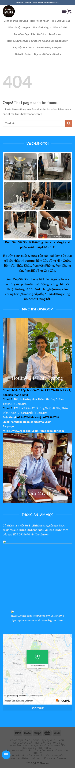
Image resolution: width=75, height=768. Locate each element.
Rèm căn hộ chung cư (19, 27)
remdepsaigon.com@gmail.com (31, 421)
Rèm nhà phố (60, 27)
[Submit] (68, 123)
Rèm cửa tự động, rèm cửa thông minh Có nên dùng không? (37, 40)
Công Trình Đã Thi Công (16, 20)
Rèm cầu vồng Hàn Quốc (49, 47)
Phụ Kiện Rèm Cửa (22, 47)
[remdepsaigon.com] (30, 11)
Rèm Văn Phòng (40, 27)
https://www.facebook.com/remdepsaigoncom (33, 430)
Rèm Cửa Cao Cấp (60, 20)
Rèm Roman (55, 34)
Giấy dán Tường (23, 54)
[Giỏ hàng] (69, 11)
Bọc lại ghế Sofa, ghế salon (47, 54)
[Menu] (64, 11)
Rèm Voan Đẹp (21, 34)
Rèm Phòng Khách (39, 20)
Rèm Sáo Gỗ (37, 34)
